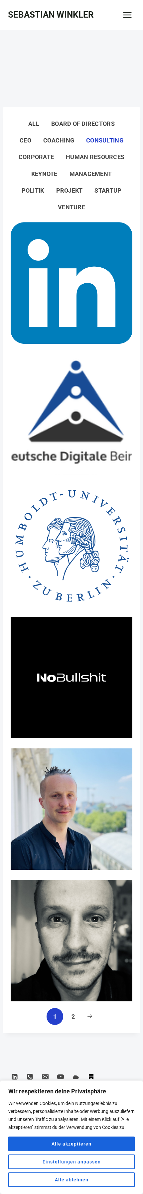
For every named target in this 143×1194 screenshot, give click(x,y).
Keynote (44, 173)
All (33, 123)
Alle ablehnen (71, 1179)
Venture (71, 207)
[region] (71, 1137)
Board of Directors (83, 123)
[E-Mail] (45, 1076)
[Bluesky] (75, 1076)
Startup (107, 190)
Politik (33, 190)
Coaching (58, 140)
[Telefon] (30, 1076)
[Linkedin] (14, 1076)
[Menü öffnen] (127, 15)
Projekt (69, 190)
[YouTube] (60, 1076)
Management (91, 173)
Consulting (104, 140)
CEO (25, 140)
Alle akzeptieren (71, 1144)
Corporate (36, 156)
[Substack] (91, 1076)
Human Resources (95, 156)
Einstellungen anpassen (72, 1161)
